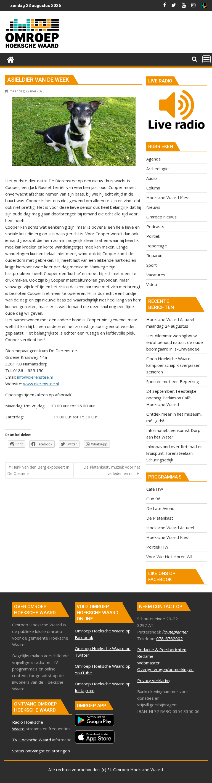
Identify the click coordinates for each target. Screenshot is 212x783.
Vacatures (155, 274)
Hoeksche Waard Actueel (170, 527)
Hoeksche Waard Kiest (168, 197)
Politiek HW (157, 547)
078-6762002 (169, 638)
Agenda (153, 159)
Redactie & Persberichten (161, 649)
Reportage (156, 245)
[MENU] (206, 59)
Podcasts (155, 226)
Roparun (154, 255)
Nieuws (153, 207)
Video (151, 284)
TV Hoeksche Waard (31, 739)
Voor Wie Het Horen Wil (169, 556)
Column (153, 188)
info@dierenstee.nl (35, 377)
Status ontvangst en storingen (41, 750)
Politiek (153, 236)
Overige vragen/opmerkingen (165, 669)
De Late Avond (160, 508)
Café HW (154, 489)
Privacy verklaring (154, 680)
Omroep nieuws (161, 217)
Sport (151, 265)
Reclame (145, 656)
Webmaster (148, 663)
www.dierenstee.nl (41, 383)
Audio (151, 178)
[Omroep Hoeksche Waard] (10, 59)
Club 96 (153, 498)
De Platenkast (159, 518)
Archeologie (157, 168)
